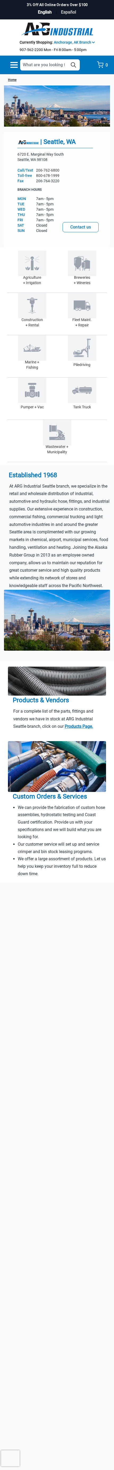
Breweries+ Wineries (82, 280)
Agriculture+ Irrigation (32, 280)
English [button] (45, 12)
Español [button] (68, 12)
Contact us (80, 227)
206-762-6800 (47, 170)
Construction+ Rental (32, 322)
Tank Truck (82, 407)
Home (12, 80)
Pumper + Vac (32, 407)
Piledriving (81, 365)
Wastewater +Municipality (57, 449)
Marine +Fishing (32, 364)
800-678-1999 (47, 175)
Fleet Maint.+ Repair (82, 322)
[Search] (73, 64)
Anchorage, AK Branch (73, 42)
